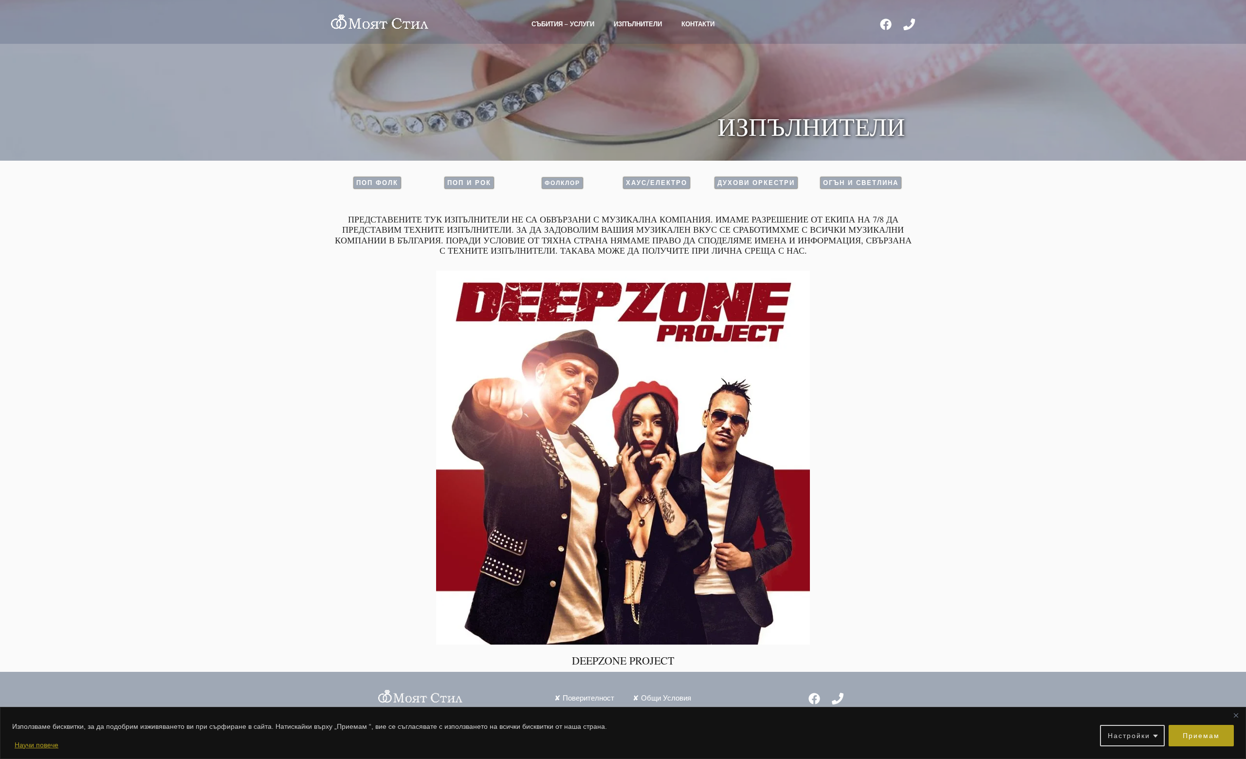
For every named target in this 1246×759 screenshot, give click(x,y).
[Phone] (909, 24)
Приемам (1201, 736)
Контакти (698, 24)
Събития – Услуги (562, 24)
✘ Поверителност (584, 698)
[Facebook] (886, 24)
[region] (623, 733)
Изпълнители (638, 24)
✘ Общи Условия (662, 698)
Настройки (1129, 736)
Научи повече (36, 745)
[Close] (1236, 715)
